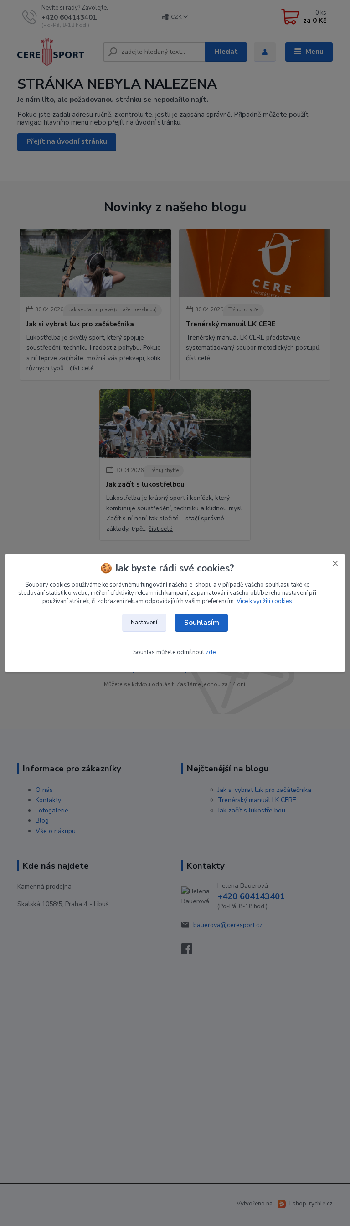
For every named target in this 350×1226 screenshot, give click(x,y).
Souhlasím (201, 622)
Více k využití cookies (264, 601)
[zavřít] (335, 563)
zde (211, 652)
